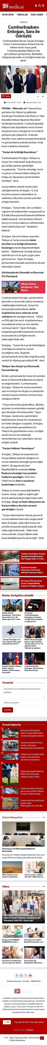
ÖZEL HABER (37, 15)
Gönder (7, 710)
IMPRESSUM (35, 981)
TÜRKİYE (23, 22)
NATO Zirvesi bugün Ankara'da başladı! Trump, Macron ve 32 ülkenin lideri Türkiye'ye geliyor (34, 644)
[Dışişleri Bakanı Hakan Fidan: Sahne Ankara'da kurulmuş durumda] (12, 658)
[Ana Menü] (43, 6)
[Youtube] (30, 976)
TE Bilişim (29, 1030)
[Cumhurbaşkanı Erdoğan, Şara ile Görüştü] (23, 79)
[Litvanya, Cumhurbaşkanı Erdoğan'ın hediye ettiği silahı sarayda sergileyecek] (35, 605)
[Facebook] (17, 976)
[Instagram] (26, 976)
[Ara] (39, 6)
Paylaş (7, 96)
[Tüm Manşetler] (43, 817)
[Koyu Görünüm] (36, 6)
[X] (21, 976)
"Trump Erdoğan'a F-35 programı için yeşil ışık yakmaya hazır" (11, 642)
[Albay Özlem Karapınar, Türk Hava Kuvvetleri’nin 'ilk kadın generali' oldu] (12, 605)
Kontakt (26, 981)
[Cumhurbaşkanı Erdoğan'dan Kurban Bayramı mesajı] (35, 658)
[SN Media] (13, 6)
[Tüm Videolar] (43, 887)
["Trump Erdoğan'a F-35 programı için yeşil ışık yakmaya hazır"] (12, 632)
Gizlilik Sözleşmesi (14, 981)
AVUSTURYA (8, 15)
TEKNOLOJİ (22, 15)
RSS (8, 1022)
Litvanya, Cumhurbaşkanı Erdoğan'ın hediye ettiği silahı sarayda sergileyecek (33, 617)
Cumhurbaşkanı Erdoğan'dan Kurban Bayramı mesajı (34, 668)
